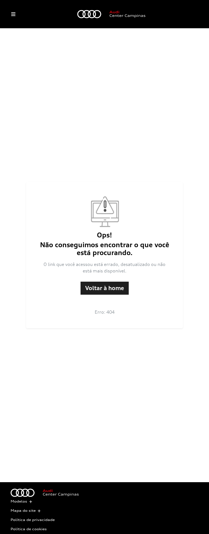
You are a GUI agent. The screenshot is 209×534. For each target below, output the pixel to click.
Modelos (19, 501)
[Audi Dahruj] (111, 14)
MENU (13, 14)
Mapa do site (23, 510)
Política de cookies (29, 529)
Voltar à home (104, 288)
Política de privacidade (33, 520)
